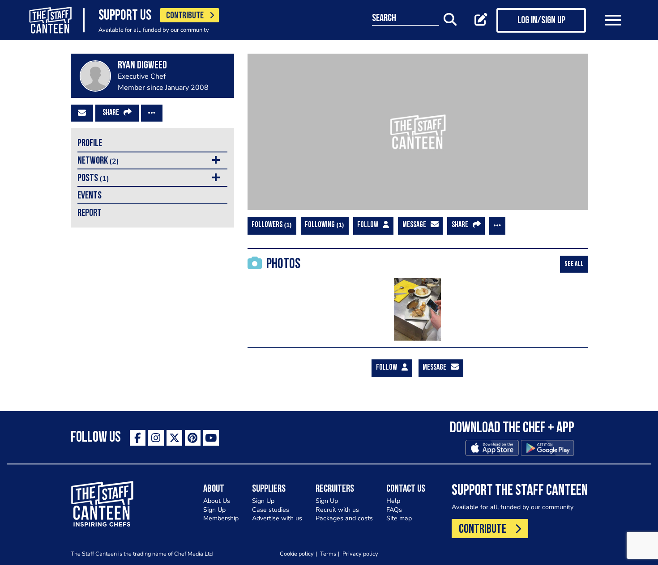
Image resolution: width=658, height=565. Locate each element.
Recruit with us (337, 510)
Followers (271, 225)
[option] (417, 309)
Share (111, 113)
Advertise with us (277, 518)
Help (393, 501)
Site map (399, 518)
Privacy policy (360, 553)
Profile (89, 144)
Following (323, 225)
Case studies (270, 510)
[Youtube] (211, 438)
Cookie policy (297, 553)
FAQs (394, 510)
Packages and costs (344, 518)
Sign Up (214, 510)
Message (414, 225)
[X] (174, 438)
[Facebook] (137, 438)
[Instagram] (156, 438)
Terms (328, 553)
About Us (216, 501)
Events (89, 196)
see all (573, 264)
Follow (367, 225)
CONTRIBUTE (185, 16)
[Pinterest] (193, 438)
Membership (221, 518)
